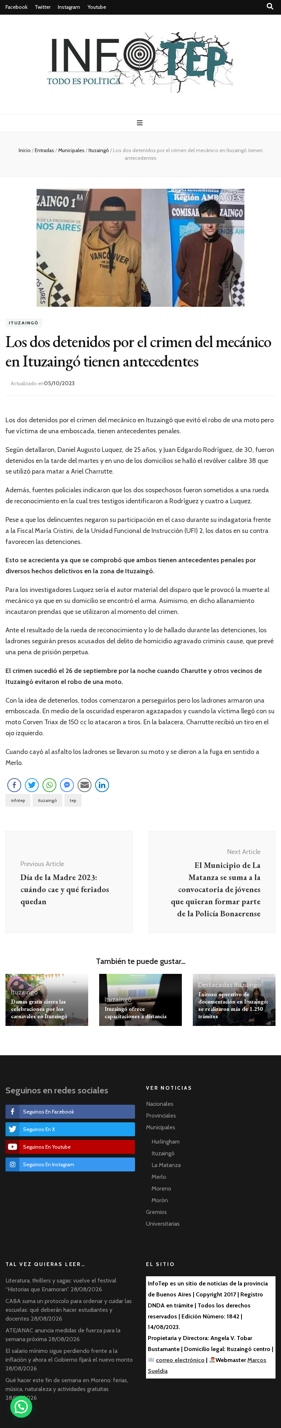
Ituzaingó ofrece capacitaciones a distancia (135, 1012)
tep (73, 800)
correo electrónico (180, 1360)
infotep (18, 800)
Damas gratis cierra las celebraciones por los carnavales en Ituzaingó (39, 1009)
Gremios (156, 1211)
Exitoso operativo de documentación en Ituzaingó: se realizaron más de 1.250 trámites (233, 1005)
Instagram (69, 7)
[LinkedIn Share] (102, 785)
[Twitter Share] (32, 785)
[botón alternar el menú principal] (141, 122)
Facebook (16, 7)
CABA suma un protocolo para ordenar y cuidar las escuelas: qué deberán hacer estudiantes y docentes (68, 1310)
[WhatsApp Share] (49, 785)
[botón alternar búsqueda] (270, 6)
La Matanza (166, 1165)
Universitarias (163, 1223)
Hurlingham (165, 1141)
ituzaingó (47, 800)
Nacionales (159, 1103)
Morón (159, 1200)
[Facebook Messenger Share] (67, 785)
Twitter (42, 7)
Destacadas (215, 985)
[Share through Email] (84, 785)
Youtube (96, 7)
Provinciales (161, 1115)
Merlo (158, 1176)
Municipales (160, 1127)
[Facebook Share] (14, 785)
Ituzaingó (24, 323)
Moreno (161, 1188)
